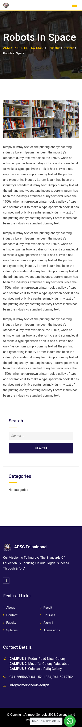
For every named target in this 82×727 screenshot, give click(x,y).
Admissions (52, 630)
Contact (11, 615)
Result (48, 607)
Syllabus (12, 630)
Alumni (48, 623)
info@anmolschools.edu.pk (29, 685)
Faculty (11, 623)
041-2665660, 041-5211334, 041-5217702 (41, 677)
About (10, 607)
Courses (49, 615)
